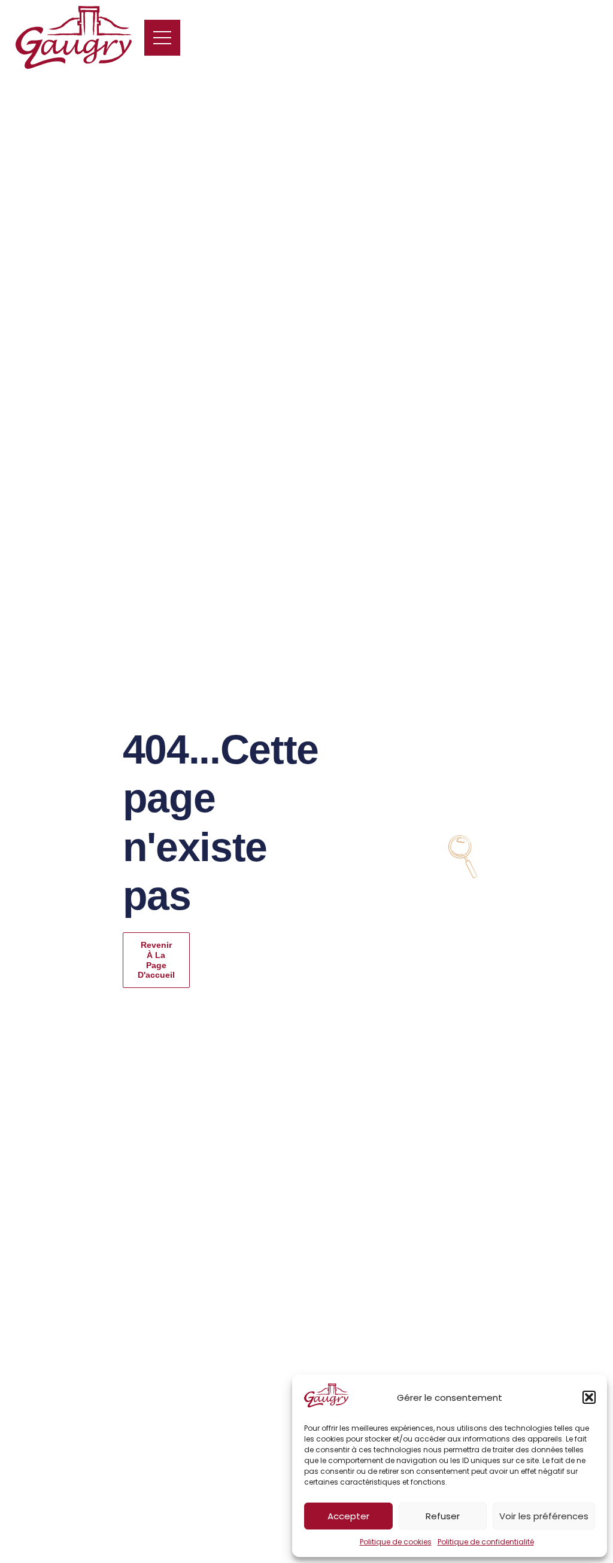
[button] (589, 1397)
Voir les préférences (543, 1516)
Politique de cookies (396, 1542)
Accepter (348, 1516)
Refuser (443, 1516)
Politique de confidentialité (486, 1542)
